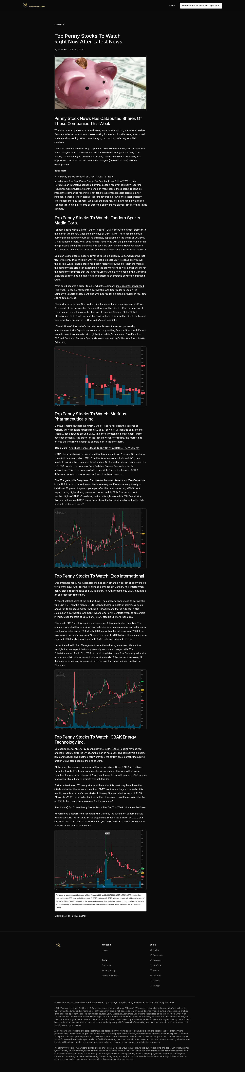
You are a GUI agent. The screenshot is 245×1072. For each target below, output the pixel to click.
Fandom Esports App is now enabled (110, 271)
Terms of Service (110, 975)
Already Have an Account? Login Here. (201, 5)
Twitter (156, 950)
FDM (108, 229)
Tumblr (156, 986)
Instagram (157, 960)
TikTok (156, 980)
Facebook (158, 955)
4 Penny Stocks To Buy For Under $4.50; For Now (85, 176)
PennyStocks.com (65, 1002)
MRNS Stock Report (99, 425)
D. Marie (62, 49)
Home (172, 5)
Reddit (156, 970)
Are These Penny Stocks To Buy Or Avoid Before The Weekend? (104, 447)
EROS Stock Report (86, 582)
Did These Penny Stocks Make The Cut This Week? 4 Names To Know (107, 807)
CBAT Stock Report (116, 748)
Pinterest (157, 975)
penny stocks (109, 204)
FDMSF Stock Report (91, 229)
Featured (60, 25)
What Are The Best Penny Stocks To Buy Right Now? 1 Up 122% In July (97, 181)
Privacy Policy (108, 970)
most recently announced (130, 286)
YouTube (157, 965)
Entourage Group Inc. (117, 1002)
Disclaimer (107, 965)
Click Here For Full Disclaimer (70, 915)
